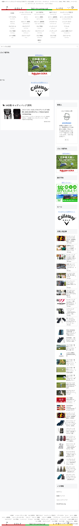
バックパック (23, 519)
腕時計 (76, 521)
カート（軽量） (74, 515)
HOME (12, 515)
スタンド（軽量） (36, 517)
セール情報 (38, 521)
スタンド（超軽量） (47, 517)
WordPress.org (61, 504)
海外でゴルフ (39, 515)
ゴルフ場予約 (31, 515)
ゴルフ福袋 (37, 519)
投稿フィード (60, 496)
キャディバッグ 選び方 (49, 515)
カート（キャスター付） (18, 517)
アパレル (30, 519)
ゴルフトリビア (46, 521)
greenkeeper (66, 123)
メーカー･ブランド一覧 (21, 515)
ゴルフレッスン (45, 519)
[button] (77, 46)
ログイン (59, 492)
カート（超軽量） (6, 517)
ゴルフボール (74, 517)
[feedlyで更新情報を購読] (66, 140)
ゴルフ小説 (61, 521)
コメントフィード (62, 500)
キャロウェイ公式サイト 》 (39, 82)
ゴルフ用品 (15, 519)
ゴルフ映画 (54, 521)
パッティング (62, 519)
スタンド (28, 517)
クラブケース (57, 517)
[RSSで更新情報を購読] (68, 140)
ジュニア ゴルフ (66, 517)
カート (66, 515)
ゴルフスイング (54, 519)
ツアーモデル (60, 515)
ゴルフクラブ (8, 519)
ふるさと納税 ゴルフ (73, 519)
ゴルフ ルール (69, 521)
